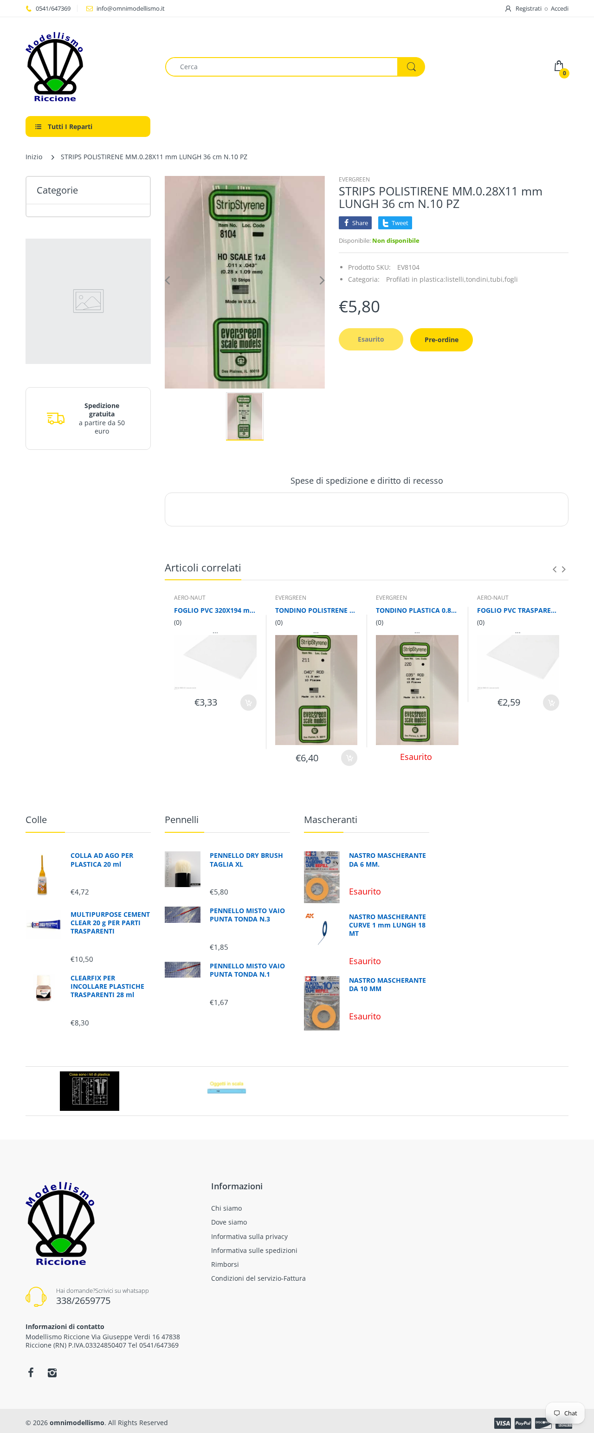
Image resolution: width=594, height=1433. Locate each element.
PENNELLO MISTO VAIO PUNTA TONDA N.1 (247, 970)
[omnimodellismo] (88, 66)
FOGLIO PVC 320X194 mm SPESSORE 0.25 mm (215, 610)
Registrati (528, 8)
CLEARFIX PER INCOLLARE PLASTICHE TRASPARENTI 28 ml (107, 986)
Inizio (34, 156)
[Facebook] (31, 1372)
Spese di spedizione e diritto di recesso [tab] (367, 480)
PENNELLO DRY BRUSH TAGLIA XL (246, 859)
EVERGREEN (354, 179)
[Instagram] (52, 1372)
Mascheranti (330, 819)
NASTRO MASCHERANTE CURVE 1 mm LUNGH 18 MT (387, 925)
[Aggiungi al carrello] (248, 702)
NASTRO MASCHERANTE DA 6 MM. (387, 859)
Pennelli (182, 819)
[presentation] (554, 569)
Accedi (559, 8)
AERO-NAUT (190, 598)
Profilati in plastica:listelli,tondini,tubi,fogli (452, 279)
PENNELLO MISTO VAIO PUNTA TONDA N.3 (247, 915)
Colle (36, 819)
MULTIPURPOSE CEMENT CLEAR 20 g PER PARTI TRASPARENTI (110, 922)
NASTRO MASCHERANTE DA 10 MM (387, 984)
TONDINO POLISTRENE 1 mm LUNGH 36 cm (316, 610)
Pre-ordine (441, 339)
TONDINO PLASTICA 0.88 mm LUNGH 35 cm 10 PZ (417, 610)
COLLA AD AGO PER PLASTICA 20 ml (102, 859)
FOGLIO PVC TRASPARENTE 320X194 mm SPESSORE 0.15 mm (518, 610)
